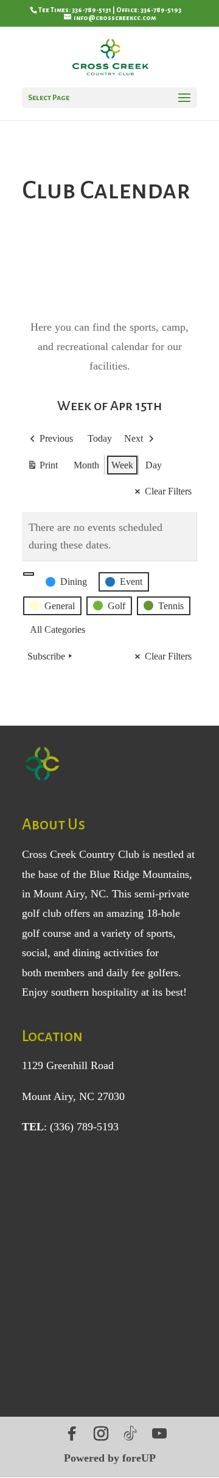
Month (86, 465)
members (64, 973)
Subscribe (46, 656)
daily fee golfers (142, 973)
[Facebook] (72, 1433)
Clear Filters (168, 491)
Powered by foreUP (110, 1458)
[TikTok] (130, 1433)
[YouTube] (159, 1433)
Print (42, 468)
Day (153, 465)
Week (122, 465)
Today (100, 438)
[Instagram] (101, 1433)
